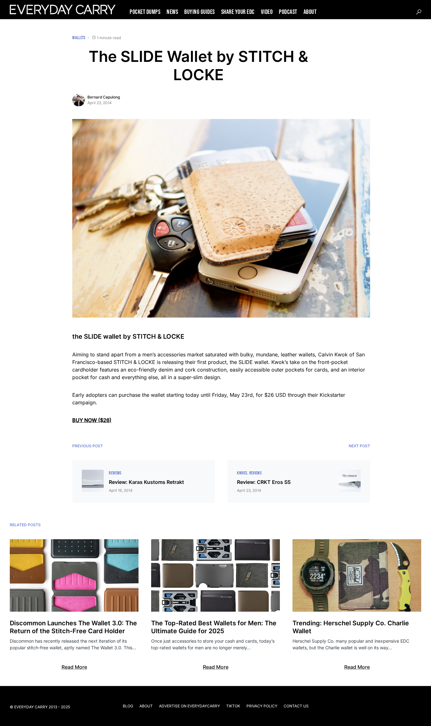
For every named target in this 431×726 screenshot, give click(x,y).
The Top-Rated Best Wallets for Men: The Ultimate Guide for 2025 (213, 627)
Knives (242, 473)
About (146, 706)
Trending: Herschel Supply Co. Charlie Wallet (350, 627)
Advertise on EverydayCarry (189, 706)
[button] (418, 12)
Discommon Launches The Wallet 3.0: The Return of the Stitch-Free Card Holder (73, 627)
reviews (115, 473)
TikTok (233, 706)
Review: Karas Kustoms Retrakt (146, 482)
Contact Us (296, 706)
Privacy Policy (261, 706)
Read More (74, 667)
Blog (128, 706)
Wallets (78, 37)
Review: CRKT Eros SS (264, 482)
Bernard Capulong (103, 97)
